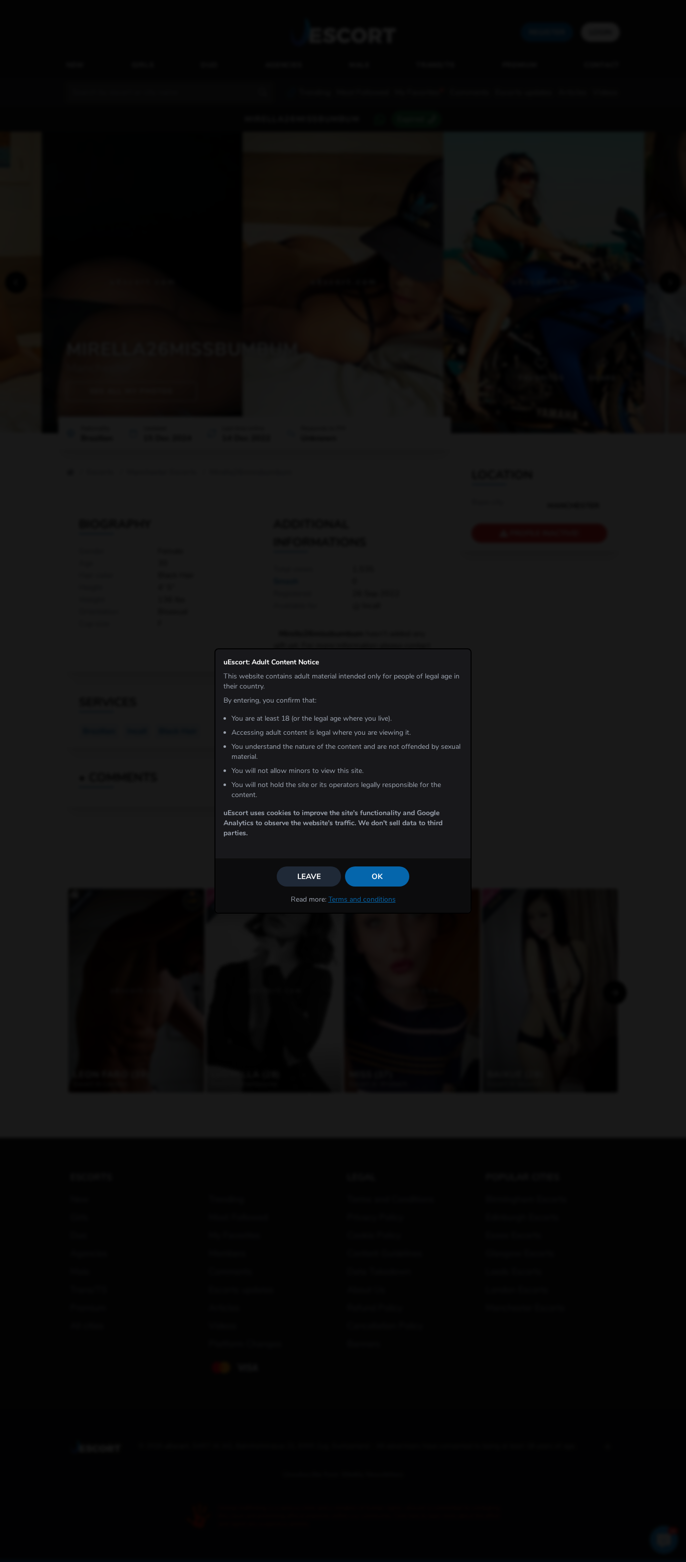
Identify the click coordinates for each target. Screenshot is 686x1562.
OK (377, 876)
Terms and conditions (362, 899)
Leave (309, 876)
